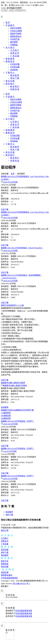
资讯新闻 (14, 70)
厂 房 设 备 (14, 56)
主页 (12, 174)
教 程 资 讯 (10, 61)
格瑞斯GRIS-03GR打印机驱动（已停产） (18, 421)
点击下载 (4, 209)
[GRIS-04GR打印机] (9, 218)
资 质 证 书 (14, 53)
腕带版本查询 (6, 575)
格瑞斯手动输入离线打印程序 (13, 383)
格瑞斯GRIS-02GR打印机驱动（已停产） (18, 449)
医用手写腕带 (15, 34)
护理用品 (14, 45)
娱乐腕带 (14, 42)
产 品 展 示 (10, 25)
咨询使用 (4, 407)
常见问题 (4, 550)
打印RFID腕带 (16, 31)
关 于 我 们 (10, 48)
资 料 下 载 (14, 78)
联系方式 (4, 561)
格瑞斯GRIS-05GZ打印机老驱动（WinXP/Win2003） (22, 248)
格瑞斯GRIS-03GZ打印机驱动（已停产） (17, 476)
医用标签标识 (15, 36)
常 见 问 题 (10, 81)
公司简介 (4, 538)
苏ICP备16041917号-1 (21, 584)
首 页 (8, 23)
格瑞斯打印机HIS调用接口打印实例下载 (17, 410)
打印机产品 (15, 39)
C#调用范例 (6, 413)
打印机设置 (15, 67)
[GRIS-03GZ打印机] (9, 479)
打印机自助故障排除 (9, 578)
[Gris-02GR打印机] (9, 451)
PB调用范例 (6, 418)
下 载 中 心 (10, 73)
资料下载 (9, 515)
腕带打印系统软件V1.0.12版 (12, 305)
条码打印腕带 (15, 28)
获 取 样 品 (14, 89)
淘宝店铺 (4, 572)
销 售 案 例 (10, 59)
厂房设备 (4, 544)
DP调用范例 (6, 416)
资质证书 (4, 541)
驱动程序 (9, 512)
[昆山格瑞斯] (2, 16)
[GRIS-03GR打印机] (9, 424)
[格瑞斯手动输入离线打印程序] (14, 386)
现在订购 (4, 530)
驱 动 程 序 (14, 75)
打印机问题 (15, 64)
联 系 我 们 (10, 84)
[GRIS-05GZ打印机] (9, 182)
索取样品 (4, 564)
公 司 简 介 (14, 50)
